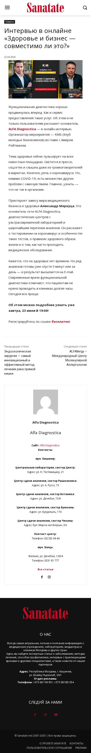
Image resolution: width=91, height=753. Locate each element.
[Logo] (45, 7)
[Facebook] (41, 576)
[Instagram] (49, 576)
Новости (10, 21)
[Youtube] (56, 715)
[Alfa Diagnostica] (45, 402)
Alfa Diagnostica (45, 422)
